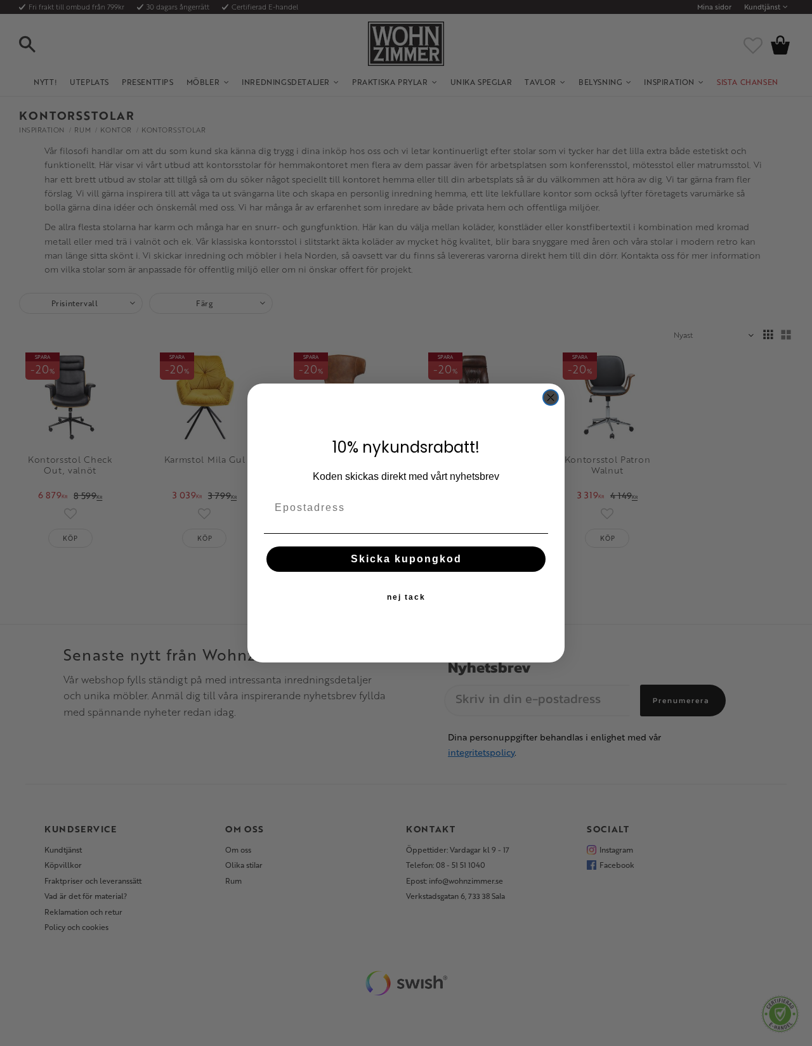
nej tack (406, 597)
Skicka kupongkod (406, 558)
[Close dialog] (550, 397)
